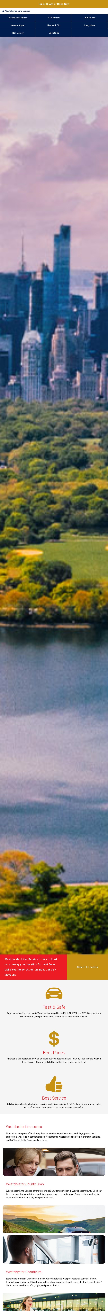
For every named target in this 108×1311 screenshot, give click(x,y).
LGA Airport (53, 18)
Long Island (89, 25)
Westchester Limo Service (17, 11)
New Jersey (17, 33)
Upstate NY (54, 33)
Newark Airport (18, 25)
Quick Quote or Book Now (54, 4)
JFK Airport (90, 18)
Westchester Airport (18, 18)
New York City (53, 25)
